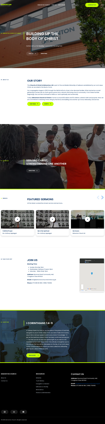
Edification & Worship (42, 387)
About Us (3, 378)
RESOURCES (61, 5)
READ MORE (32, 355)
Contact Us (4, 381)
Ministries (38, 378)
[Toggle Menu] (102, 5)
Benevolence (39, 389)
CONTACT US (92, 5)
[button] (102, 197)
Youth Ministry (40, 381)
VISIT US (54, 5)
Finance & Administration (43, 392)
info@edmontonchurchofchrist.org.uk (88, 384)
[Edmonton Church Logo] (9, 5)
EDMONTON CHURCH (44, 5)
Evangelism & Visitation (42, 384)
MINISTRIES (44, 53)
